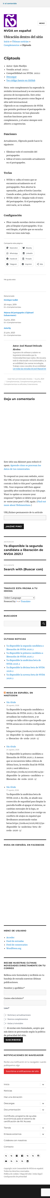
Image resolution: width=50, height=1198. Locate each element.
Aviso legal (37, 1174)
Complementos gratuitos (30, 381)
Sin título (11, 702)
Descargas (9, 1103)
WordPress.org (13, 948)
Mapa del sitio (26, 1174)
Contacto (8, 1146)
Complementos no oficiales (15, 384)
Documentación (12, 1109)
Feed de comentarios (17, 944)
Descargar (11, 76)
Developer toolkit (11, 300)
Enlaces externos (12, 1134)
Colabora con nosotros (15, 1140)
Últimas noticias (20, 41)
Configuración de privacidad (15, 1177)
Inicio (7, 41)
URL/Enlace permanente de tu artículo (23, 512)
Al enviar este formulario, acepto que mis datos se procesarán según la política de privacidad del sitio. (24, 1032)
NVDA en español (17, 31)
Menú (42, 23)
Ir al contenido (10, 3)
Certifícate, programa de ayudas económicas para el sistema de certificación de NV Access (20, 1119)
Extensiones (32, 384)
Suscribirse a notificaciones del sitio (22, 1071)
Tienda (7, 1128)
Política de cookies (11, 1174)
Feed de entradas (15, 941)
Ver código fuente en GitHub (20, 80)
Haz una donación (13, 1097)
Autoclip (7, 328)
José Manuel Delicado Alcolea (19, 379)
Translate (26, 601)
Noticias (8, 1090)
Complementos (11, 45)
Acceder (10, 937)
